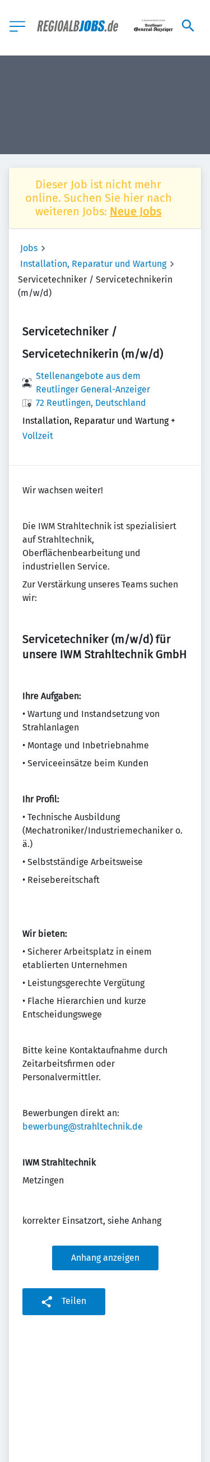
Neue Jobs (135, 211)
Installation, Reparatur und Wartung (93, 263)
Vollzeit (37, 436)
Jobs (29, 248)
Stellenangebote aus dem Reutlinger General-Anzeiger (93, 383)
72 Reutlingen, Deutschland (91, 402)
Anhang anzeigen (105, 1257)
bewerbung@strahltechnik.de (82, 1126)
